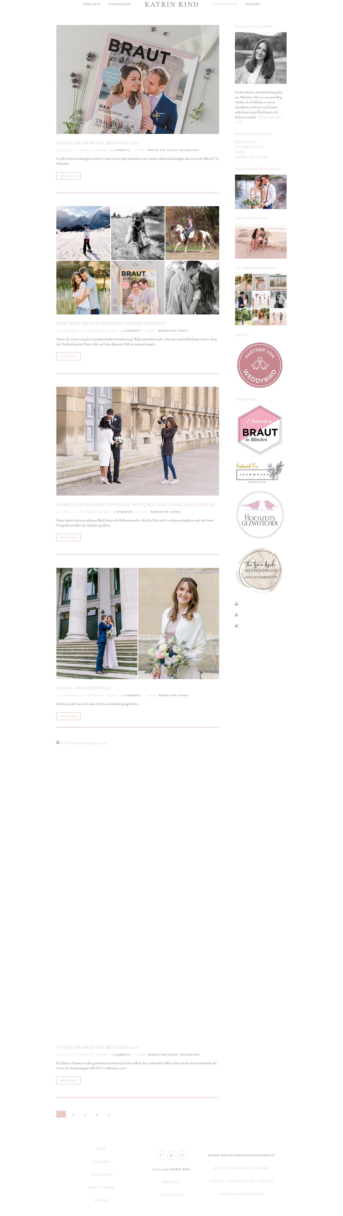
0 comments (120, 150)
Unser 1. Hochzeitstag (84, 688)
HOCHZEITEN (189, 150)
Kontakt (253, 4)
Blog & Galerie (225, 4)
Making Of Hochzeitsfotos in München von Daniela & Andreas (135, 504)
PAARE (240, 152)
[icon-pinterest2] (182, 1155)
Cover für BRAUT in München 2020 (97, 1047)
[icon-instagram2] (172, 1155)
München (221, 1168)
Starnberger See (240, 1181)
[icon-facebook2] (161, 1155)
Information (120, 4)
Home (101, 1148)
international (251, 1194)
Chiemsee (216, 1181)
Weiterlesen (68, 175)
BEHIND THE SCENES (163, 150)
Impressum (171, 1182)
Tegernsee (227, 1194)
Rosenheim (240, 1168)
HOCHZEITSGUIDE (249, 147)
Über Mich (101, 1161)
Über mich (92, 4)
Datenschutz (171, 1195)
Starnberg (260, 1168)
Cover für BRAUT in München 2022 (97, 142)
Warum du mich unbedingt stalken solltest (111, 323)
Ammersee (265, 1181)
